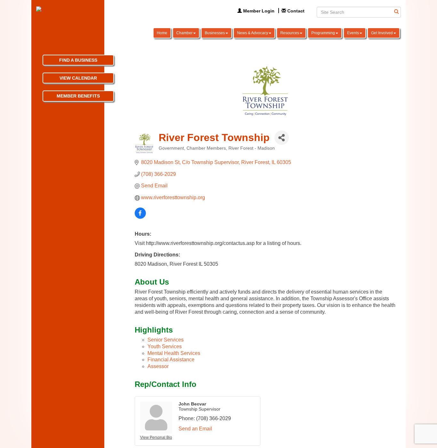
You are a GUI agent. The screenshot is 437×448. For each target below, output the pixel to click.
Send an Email (195, 428)
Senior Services (165, 339)
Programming (323, 33)
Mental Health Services (173, 353)
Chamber (184, 33)
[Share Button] (281, 137)
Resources (289, 33)
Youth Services (164, 346)
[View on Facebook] (140, 217)
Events (353, 33)
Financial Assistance (171, 359)
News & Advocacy (252, 33)
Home (162, 33)
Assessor (158, 366)
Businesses (215, 33)
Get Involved (382, 33)
